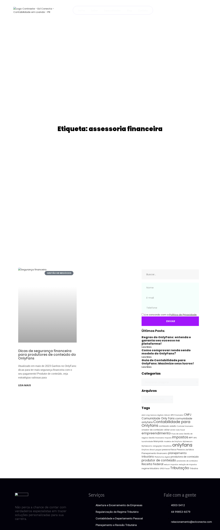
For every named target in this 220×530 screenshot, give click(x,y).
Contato (143, 10)
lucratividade (147, 441)
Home (81, 10)
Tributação (179, 468)
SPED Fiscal (165, 468)
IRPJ (195, 438)
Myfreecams (147, 446)
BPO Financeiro (177, 415)
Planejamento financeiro (154, 453)
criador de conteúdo (152, 429)
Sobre (94, 10)
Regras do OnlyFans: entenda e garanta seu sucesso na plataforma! (166, 340)
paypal (158, 450)
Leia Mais (147, 347)
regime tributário (150, 468)
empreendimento (156, 433)
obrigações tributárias (162, 446)
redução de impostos (188, 464)
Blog (129, 10)
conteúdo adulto (167, 426)
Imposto (168, 438)
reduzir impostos (171, 464)
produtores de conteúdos (187, 461)
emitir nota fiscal (177, 430)
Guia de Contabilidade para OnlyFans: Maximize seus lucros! (168, 361)
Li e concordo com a (170, 314)
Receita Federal (152, 464)
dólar (167, 429)
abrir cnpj (146, 415)
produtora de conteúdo (185, 456)
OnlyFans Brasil (148, 450)
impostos (180, 437)
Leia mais (24, 385)
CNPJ (187, 415)
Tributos (194, 468)
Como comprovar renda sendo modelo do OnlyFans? (166, 351)
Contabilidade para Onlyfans (166, 423)
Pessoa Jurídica (185, 449)
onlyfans (182, 445)
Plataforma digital (162, 457)
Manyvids (158, 441)
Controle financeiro (185, 426)
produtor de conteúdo (159, 460)
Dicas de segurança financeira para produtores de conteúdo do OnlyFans (47, 355)
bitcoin (167, 415)
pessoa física (169, 449)
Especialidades (112, 10)
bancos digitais (157, 415)
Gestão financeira (156, 438)
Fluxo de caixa (177, 434)
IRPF (191, 437)
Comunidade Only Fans (158, 418)
